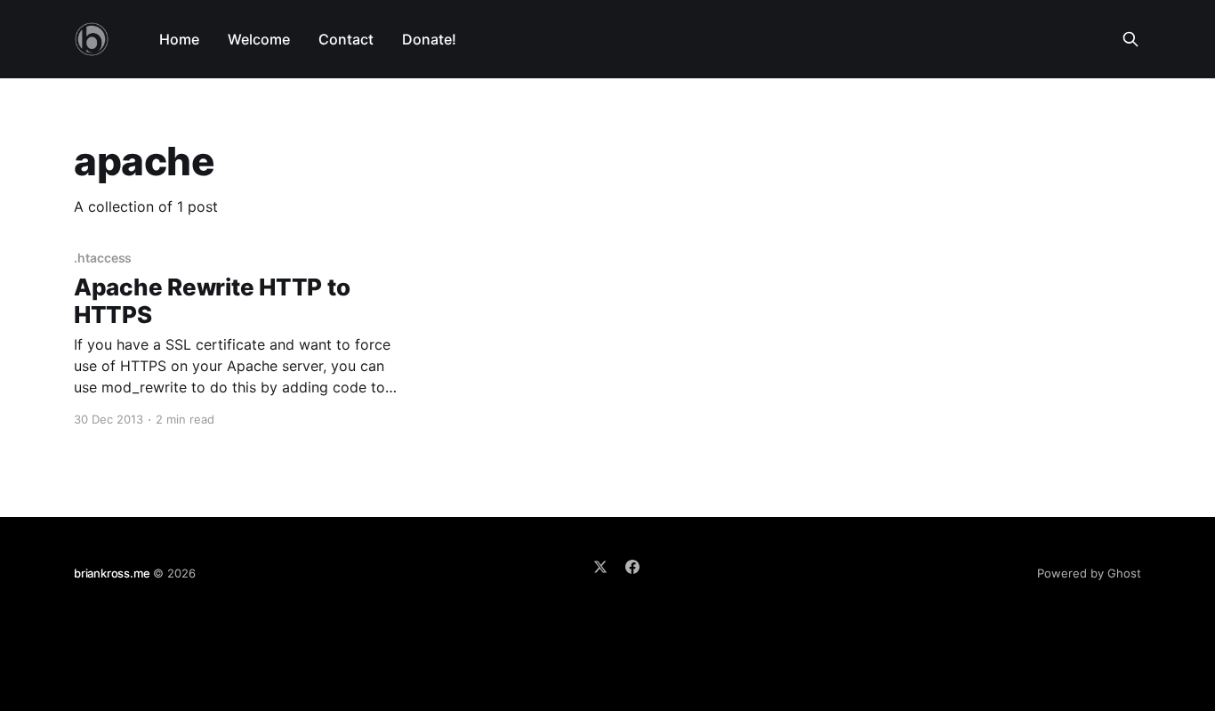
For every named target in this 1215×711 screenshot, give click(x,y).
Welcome (259, 39)
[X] (600, 567)
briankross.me (111, 573)
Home (179, 39)
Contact (346, 39)
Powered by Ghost (1089, 573)
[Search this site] (1130, 39)
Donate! (429, 39)
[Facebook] (632, 567)
